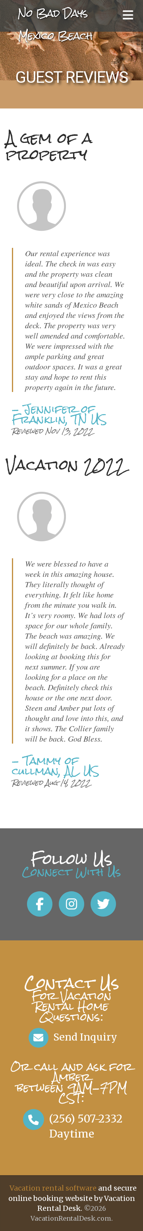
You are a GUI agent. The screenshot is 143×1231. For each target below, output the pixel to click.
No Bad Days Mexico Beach (55, 24)
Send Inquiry (84, 1037)
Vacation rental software (53, 1188)
